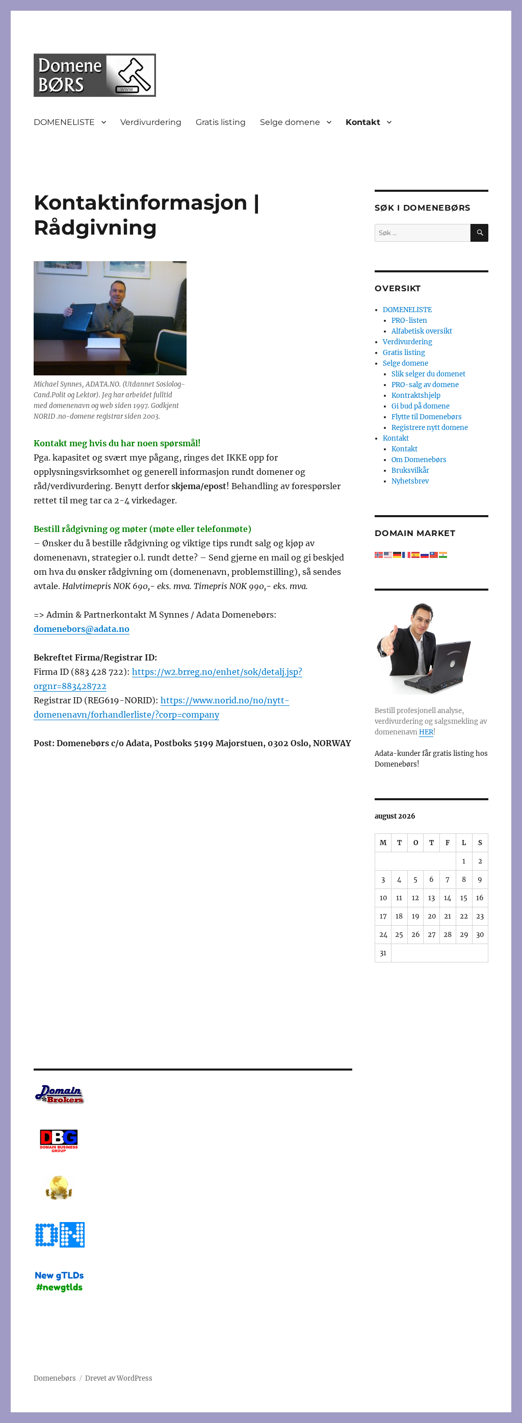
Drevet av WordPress (118, 1378)
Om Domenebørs (419, 459)
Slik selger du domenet (428, 374)
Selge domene (290, 122)
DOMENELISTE (64, 122)
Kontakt (363, 122)
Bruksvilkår (410, 470)
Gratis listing (221, 122)
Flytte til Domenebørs (427, 417)
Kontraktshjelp (416, 395)
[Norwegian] (379, 554)
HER (426, 732)
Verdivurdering (150, 122)
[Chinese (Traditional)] (434, 554)
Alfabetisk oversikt (422, 331)
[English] (388, 554)
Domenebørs (55, 1378)
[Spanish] (416, 554)
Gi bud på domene (421, 406)
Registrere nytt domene (430, 427)
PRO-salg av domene (425, 384)
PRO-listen (409, 320)
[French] (406, 554)
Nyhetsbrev (410, 481)
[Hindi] (443, 554)
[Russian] (425, 554)
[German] (397, 554)
